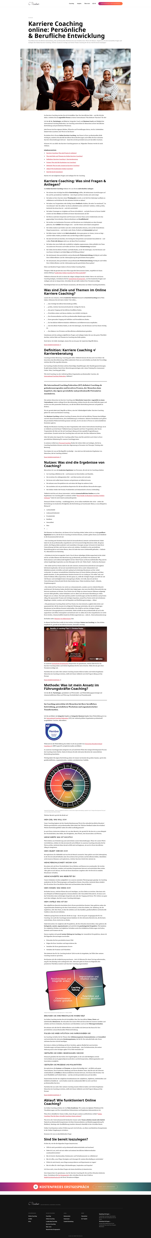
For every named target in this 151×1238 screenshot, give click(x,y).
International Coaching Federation (55, 376)
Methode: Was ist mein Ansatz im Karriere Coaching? (63, 165)
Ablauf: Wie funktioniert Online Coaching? (59, 169)
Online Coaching (32, 1216)
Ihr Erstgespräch (63, 1175)
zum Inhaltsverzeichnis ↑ (53, 345)
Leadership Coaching (51, 1221)
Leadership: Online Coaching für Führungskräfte (70, 273)
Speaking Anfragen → (105, 1214)
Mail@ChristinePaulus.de (52, 1177)
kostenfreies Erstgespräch (77, 279)
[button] (94, 3)
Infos (29, 1221)
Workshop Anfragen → (105, 1221)
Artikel (30, 1218)
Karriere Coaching (51, 1224)
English (85, 1218)
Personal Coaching (65, 443)
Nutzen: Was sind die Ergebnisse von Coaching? (61, 162)
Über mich (48, 1226)
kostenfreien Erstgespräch (60, 663)
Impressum (67, 1218)
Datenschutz (67, 1216)
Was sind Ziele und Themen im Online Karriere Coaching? (64, 156)
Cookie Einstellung (68, 1221)
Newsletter (84, 1216)
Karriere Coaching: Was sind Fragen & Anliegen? (61, 153)
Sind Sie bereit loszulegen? (54, 172)
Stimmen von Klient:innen (62, 619)
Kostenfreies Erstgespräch (53, 1229)
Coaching (48, 1216)
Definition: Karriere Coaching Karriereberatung (62, 159)
